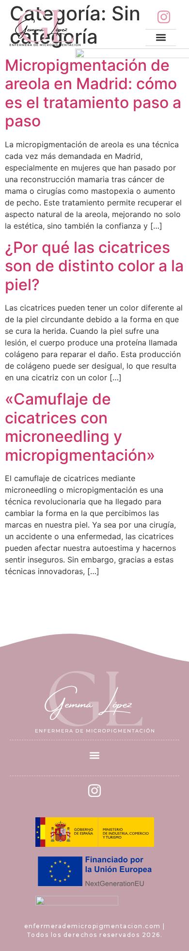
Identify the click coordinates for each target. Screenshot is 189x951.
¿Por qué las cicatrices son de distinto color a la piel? (94, 266)
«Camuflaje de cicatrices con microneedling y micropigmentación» (80, 427)
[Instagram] (164, 17)
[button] (161, 38)
